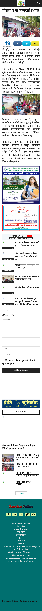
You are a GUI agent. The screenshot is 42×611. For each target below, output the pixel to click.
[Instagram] (14, 514)
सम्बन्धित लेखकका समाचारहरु (21, 238)
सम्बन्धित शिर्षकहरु (17, 236)
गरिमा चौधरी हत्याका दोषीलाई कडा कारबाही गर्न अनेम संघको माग (26, 256)
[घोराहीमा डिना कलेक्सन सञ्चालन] (8, 290)
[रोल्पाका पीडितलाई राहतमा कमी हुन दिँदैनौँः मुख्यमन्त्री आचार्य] (8, 245)
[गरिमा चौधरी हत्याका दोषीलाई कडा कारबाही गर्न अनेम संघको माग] (8, 256)
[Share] (17, 43)
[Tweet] (26, 43)
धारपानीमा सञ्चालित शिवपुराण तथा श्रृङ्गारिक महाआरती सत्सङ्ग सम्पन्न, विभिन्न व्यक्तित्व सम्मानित (26, 301)
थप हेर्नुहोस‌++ (20, 493)
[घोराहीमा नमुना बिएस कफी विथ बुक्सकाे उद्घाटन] (8, 268)
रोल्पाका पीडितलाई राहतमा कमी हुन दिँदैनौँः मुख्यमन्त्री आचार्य (27, 244)
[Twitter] (27, 514)
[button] (38, 3)
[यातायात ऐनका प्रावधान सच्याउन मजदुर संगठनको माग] (8, 279)
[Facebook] (8, 514)
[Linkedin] (21, 514)
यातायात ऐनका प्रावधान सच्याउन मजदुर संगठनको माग (27, 278)
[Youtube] (33, 514)
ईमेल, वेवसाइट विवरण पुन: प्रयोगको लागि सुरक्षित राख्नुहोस (18, 362)
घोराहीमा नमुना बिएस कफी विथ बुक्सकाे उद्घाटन (27, 266)
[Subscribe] (35, 43)
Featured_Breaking (8, 248)
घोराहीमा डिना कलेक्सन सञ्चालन (27, 287)
